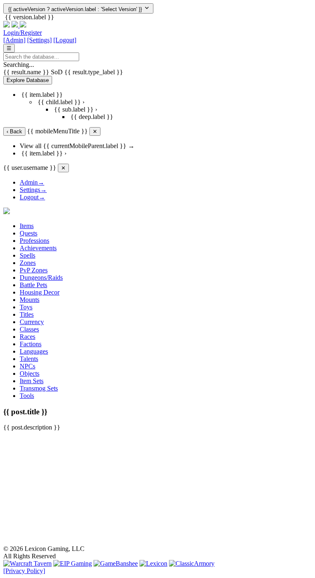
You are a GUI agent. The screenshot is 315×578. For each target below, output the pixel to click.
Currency (32, 321)
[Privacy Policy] (24, 570)
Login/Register (22, 32)
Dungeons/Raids (41, 277)
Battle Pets (33, 284)
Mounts (29, 299)
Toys (26, 307)
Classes (29, 329)
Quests (28, 233)
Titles (27, 314)
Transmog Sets (39, 388)
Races (27, 336)
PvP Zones (34, 270)
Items (27, 225)
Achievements (38, 247)
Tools (27, 395)
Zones (28, 262)
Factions (30, 343)
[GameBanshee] (116, 563)
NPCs (27, 366)
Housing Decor (39, 292)
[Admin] (14, 40)
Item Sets (31, 380)
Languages (34, 351)
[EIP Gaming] (72, 563)
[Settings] (39, 40)
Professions (34, 240)
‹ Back (14, 131)
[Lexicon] (153, 563)
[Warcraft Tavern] (27, 563)
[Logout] (64, 40)
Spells (27, 255)
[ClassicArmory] (192, 563)
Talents (29, 358)
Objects (29, 373)
